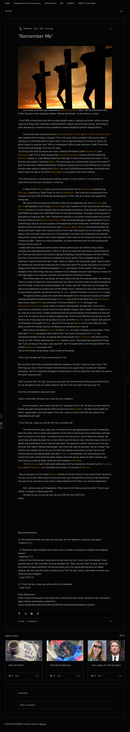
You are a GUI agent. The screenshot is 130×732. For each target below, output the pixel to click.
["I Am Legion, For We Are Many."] (106, 650)
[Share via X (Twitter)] (25, 613)
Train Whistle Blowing (60, 665)
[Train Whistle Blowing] (65, 650)
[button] (121, 11)
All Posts (8, 11)
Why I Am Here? (16, 665)
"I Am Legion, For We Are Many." (106, 665)
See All (122, 636)
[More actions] (110, 28)
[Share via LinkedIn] (31, 613)
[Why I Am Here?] (23, 650)
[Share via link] (38, 613)
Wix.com (43, 724)
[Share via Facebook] (19, 613)
